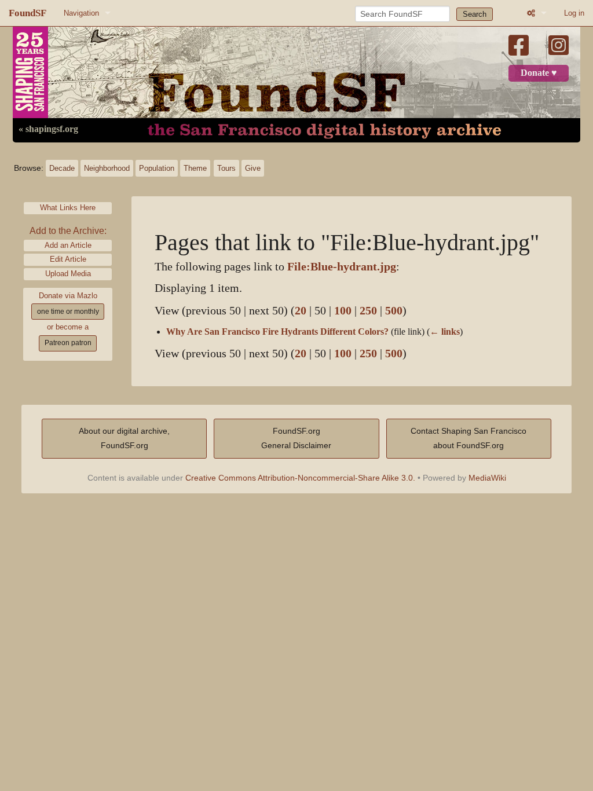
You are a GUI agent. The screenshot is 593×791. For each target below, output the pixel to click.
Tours (226, 168)
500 (393, 310)
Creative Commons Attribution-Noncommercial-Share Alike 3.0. (300, 477)
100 (343, 310)
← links (445, 332)
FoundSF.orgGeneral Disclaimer (296, 438)
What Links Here (68, 207)
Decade (62, 168)
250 (368, 310)
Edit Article (68, 259)
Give (253, 168)
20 (300, 310)
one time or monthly (68, 311)
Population (156, 168)
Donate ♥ (539, 73)
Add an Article (68, 245)
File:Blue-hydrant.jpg (341, 266)
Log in (574, 13)
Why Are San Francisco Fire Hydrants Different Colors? (277, 332)
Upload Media (68, 273)
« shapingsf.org (48, 129)
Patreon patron (68, 342)
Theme (195, 168)
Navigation (81, 13)
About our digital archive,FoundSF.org (124, 438)
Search (474, 14)
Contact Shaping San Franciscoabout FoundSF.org (468, 438)
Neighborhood (107, 168)
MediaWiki (487, 477)
